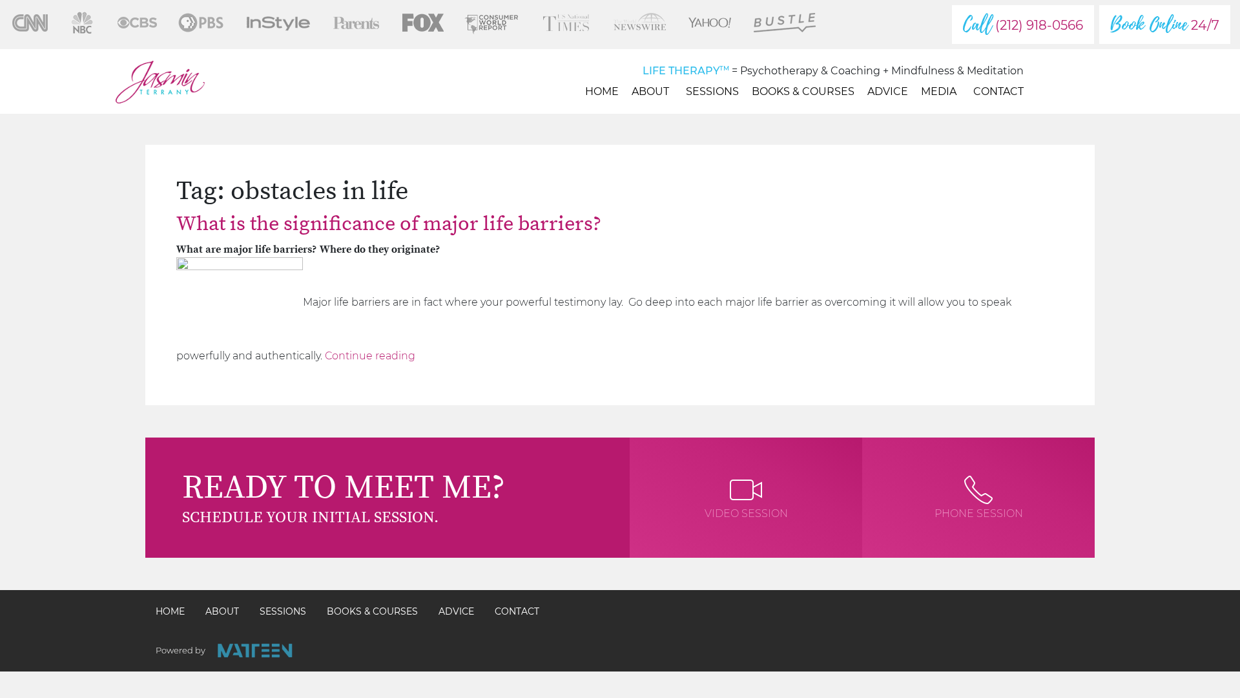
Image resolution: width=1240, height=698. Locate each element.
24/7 (1164, 24)
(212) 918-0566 (1023, 24)
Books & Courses (803, 91)
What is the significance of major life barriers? (388, 224)
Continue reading (370, 356)
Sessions (712, 91)
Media (938, 91)
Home (602, 91)
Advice (887, 91)
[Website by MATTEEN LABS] (255, 650)
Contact (998, 91)
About (650, 91)
